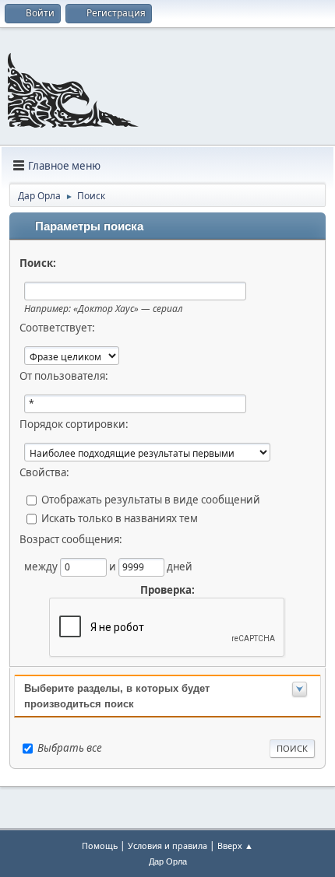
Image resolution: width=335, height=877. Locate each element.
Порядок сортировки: (74, 424)
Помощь (100, 845)
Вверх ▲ (235, 845)
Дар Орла (168, 861)
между (42, 567)
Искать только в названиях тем (119, 518)
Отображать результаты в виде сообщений (150, 500)
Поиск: (37, 263)
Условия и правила (167, 845)
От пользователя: (63, 376)
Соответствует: (57, 328)
